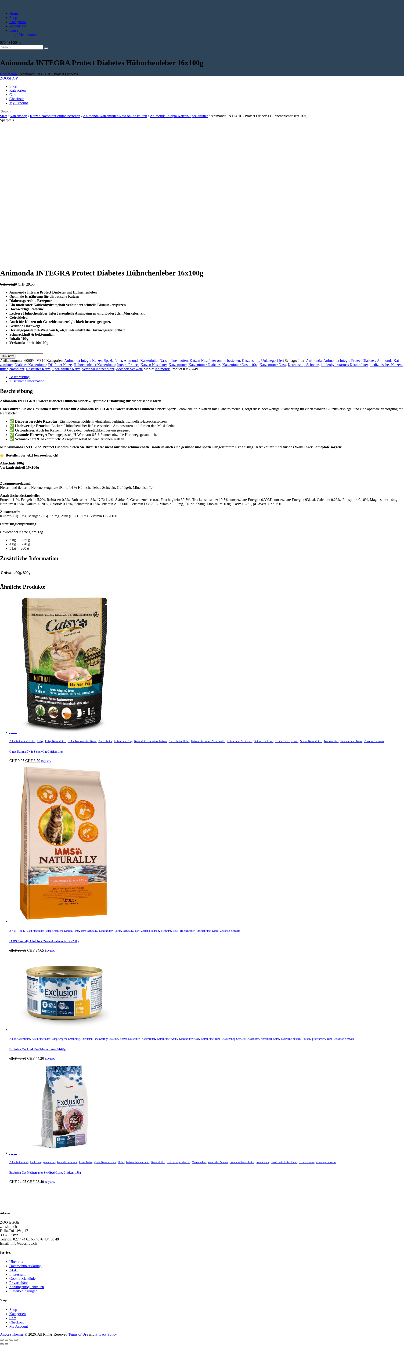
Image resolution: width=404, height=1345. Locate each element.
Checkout (16, 1322)
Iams (76, 930)
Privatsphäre (18, 1283)
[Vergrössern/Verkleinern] (2, 1340)
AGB (13, 1270)
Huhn (121, 1162)
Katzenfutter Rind (210, 1038)
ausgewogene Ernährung (66, 1038)
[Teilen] (11, 1340)
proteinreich (318, 1038)
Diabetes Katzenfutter (30, 365)
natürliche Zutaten (291, 1038)
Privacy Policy (106, 1334)
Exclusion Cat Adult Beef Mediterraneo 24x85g (37, 1049)
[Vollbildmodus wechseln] (6, 1340)
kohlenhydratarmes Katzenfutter (344, 365)
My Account (18, 1326)
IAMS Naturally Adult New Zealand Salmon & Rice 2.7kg (44, 941)
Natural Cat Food (263, 741)
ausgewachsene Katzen (59, 930)
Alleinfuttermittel (35, 930)
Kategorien (17, 1314)
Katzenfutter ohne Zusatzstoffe (208, 741)
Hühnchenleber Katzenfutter (94, 365)
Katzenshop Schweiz (303, 365)
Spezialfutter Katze (66, 369)
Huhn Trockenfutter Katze (82, 741)
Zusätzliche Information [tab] (26, 381)
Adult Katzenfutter (19, 1038)
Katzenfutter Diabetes (204, 365)
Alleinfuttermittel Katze (22, 741)
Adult (21, 930)
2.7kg (12, 930)
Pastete (306, 1038)
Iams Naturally (89, 930)
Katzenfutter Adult (167, 1038)
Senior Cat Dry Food (286, 741)
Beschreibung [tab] (19, 377)
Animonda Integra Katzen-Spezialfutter (179, 116)
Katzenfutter (178, 365)
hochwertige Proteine (106, 1038)
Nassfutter (16, 369)
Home (4, 74)
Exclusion (87, 1038)
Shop (13, 74)
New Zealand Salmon (147, 930)
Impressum (17, 1274)
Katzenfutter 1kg (123, 741)
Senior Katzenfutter (311, 741)
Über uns (16, 1262)
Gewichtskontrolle (67, 1162)
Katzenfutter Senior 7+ (239, 741)
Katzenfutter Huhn (179, 741)
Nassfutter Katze (38, 369)
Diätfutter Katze (60, 365)
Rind (329, 1038)
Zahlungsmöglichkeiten (26, 1287)
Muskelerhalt (199, 1162)
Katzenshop (18, 116)
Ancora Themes (12, 1334)
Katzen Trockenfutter (137, 1162)
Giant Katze (85, 1162)
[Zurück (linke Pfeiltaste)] (2, 1344)
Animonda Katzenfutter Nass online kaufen (115, 116)
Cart (12, 1318)
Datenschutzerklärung (25, 1266)
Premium (166, 930)
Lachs (118, 930)
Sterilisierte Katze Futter (284, 1162)
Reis (175, 930)
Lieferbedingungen (23, 1291)
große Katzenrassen (105, 1162)
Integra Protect (128, 365)
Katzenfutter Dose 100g (240, 365)
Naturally (128, 930)
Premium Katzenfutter (242, 1162)
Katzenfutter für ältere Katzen (150, 741)
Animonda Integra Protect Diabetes (349, 361)
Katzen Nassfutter (154, 365)
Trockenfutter (331, 741)
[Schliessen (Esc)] (16, 1340)
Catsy (40, 741)
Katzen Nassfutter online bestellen (55, 116)
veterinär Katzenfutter (98, 369)
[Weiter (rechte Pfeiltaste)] (6, 1344)
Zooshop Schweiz (129, 369)
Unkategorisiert (272, 361)
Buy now (8, 356)
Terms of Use (78, 1334)
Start (3, 116)
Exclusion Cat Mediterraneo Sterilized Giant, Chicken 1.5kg (45, 1172)
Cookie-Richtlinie (22, 1278)
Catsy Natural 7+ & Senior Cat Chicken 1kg (36, 751)
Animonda (314, 361)
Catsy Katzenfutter (55, 741)
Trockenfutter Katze (351, 741)
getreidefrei (49, 1162)
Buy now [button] (46, 761)
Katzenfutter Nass (273, 365)
